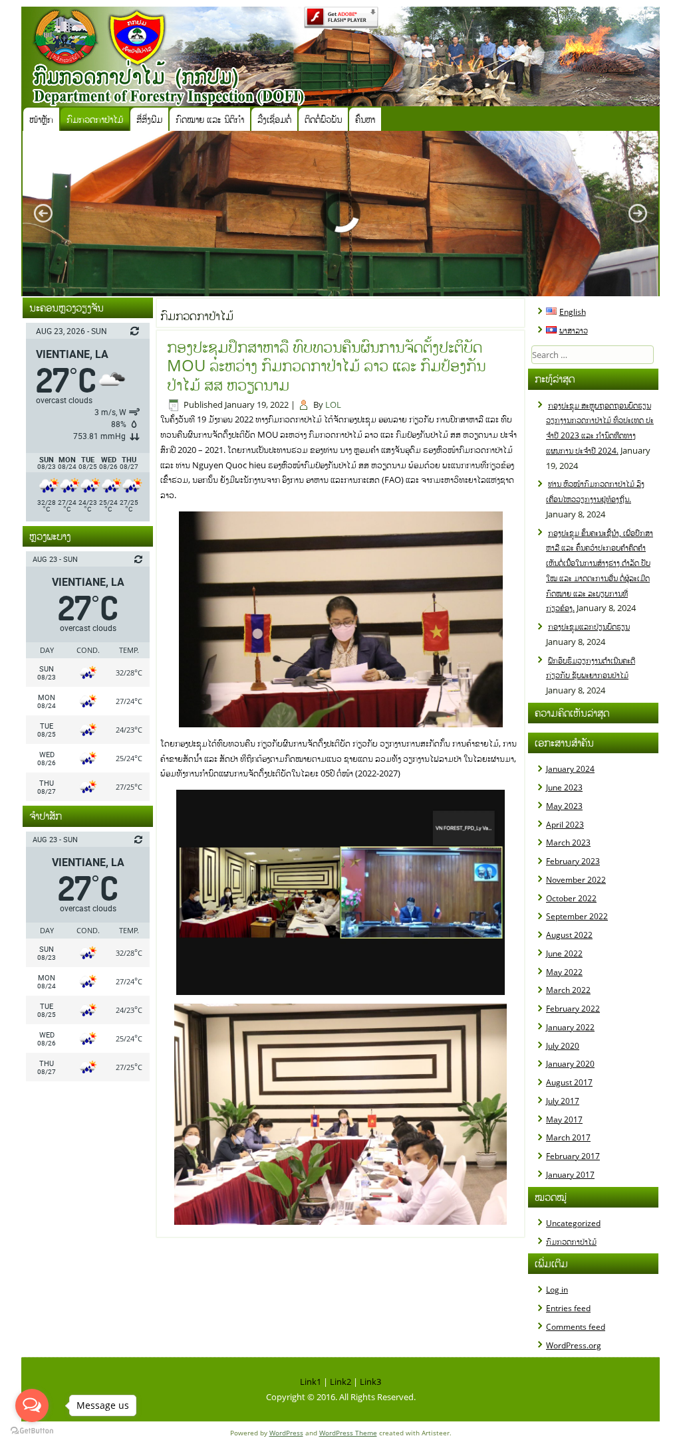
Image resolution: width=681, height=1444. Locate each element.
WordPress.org (573, 1345)
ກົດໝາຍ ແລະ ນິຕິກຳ (210, 119)
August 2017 (569, 1082)
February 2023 (573, 861)
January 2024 (570, 768)
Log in (557, 1289)
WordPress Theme (348, 1432)
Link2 (340, 1382)
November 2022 (576, 879)
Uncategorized (573, 1223)
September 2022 (577, 916)
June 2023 (564, 787)
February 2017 (573, 1156)
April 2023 (565, 824)
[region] (340, 213)
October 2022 (571, 898)
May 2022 (564, 972)
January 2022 (570, 1027)
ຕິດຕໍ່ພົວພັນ (323, 119)
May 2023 (564, 806)
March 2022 (568, 990)
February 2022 (573, 1008)
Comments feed (575, 1326)
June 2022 (564, 953)
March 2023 (568, 842)
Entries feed (568, 1308)
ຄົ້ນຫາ (365, 119)
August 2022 (569, 935)
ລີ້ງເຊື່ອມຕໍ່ (274, 119)
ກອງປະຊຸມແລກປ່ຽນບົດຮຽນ (589, 626)
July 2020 (562, 1045)
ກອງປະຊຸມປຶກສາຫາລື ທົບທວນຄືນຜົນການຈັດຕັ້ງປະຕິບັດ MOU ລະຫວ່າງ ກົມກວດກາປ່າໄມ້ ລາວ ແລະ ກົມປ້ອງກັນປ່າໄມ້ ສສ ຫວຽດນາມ (326, 365)
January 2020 (570, 1063)
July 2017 (562, 1101)
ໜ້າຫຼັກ (41, 119)
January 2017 (570, 1174)
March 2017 (568, 1137)
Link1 (310, 1382)
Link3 (370, 1382)
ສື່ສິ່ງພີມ (149, 119)
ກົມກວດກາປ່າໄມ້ (95, 119)
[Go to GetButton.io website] (32, 1431)
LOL (333, 404)
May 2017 (564, 1119)
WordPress (286, 1432)
